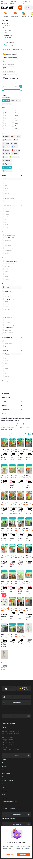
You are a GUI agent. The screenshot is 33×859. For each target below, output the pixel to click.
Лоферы (19, 425)
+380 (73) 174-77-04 (8, 742)
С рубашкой (8, 35)
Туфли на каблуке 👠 (6, 429)
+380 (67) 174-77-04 (8, 740)
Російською (9, 854)
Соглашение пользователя (9, 801)
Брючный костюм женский (8, 427)
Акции (3, 784)
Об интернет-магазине (8, 723)
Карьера (4, 727)
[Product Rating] (12, 514)
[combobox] (28, 7)
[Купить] (5, 450)
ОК (20, 86)
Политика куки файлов (8, 808)
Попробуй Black (16, 702)
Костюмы (6, 28)
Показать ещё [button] (8, 45)
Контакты (4, 798)
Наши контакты (6, 720)
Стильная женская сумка (8, 425)
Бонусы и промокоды (8, 780)
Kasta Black (5, 766)
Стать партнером (4, 2)
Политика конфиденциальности (11, 805)
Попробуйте (12, 6)
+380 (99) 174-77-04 (8, 744)
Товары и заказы (6, 763)
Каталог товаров (16, 707)
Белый (26, 427)
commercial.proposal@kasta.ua (10, 749)
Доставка (4, 791)
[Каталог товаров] (20, 7)
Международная (15, 100)
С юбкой (6, 32)
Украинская (6, 100)
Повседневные (9, 42)
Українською (24, 854)
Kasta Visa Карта (6, 773)
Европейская (6, 104)
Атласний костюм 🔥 (19, 424)
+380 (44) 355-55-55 (8, 737)
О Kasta (4, 759)
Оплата (4, 787)
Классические (8, 40)
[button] (2, 445)
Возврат (4, 794)
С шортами (7, 37)
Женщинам (6, 25)
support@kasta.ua (7, 747)
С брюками (7, 30)
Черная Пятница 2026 (11, 818)
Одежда (5, 23)
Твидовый (20, 427)
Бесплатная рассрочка (8, 777)
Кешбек (4, 770)
